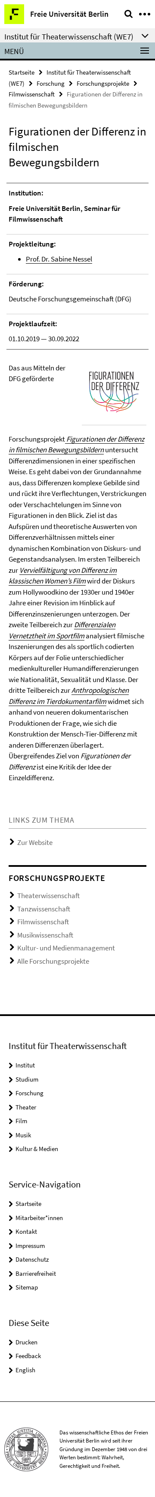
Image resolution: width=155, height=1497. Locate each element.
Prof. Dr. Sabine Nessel (59, 259)
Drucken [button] (26, 1342)
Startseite (21, 72)
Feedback (28, 1356)
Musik (23, 1135)
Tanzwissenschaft (43, 909)
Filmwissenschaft (32, 94)
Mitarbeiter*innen (39, 1218)
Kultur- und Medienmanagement (66, 948)
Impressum (30, 1245)
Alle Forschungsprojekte (53, 961)
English (25, 1370)
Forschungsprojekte (103, 83)
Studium (27, 1079)
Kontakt (26, 1231)
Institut (25, 1065)
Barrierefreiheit (36, 1273)
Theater (26, 1107)
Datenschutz (32, 1259)
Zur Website (35, 842)
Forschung (51, 83)
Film (21, 1121)
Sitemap (27, 1287)
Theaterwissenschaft (48, 895)
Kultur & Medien (37, 1149)
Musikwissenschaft (45, 935)
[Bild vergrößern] (114, 392)
